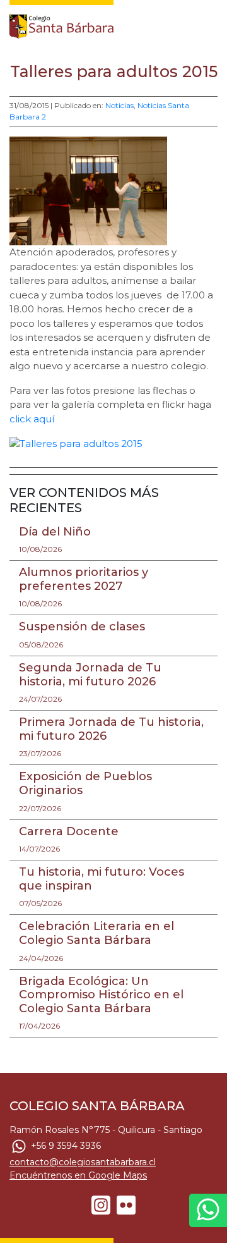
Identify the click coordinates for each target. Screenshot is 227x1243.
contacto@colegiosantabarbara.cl (82, 1162)
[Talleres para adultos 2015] (76, 443)
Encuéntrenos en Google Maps (78, 1175)
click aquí (31, 419)
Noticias (119, 105)
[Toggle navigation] (209, 23)
